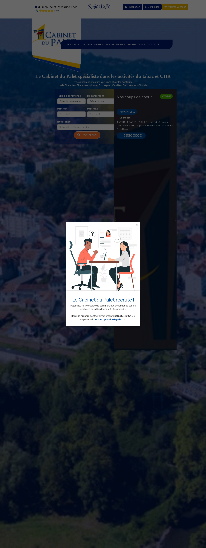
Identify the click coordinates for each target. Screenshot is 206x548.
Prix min (62, 108)
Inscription (134, 6)
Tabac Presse (126, 111)
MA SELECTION (135, 44)
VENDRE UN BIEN (114, 44)
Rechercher (89, 135)
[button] (118, 219)
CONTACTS (153, 44)
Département (95, 95)
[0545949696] (86, 6)
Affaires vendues (176, 6)
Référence (64, 121)
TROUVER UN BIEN (91, 44)
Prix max (92, 108)
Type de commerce (69, 95)
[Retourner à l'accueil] (56, 44)
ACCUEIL (74, 44)
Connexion (153, 6)
